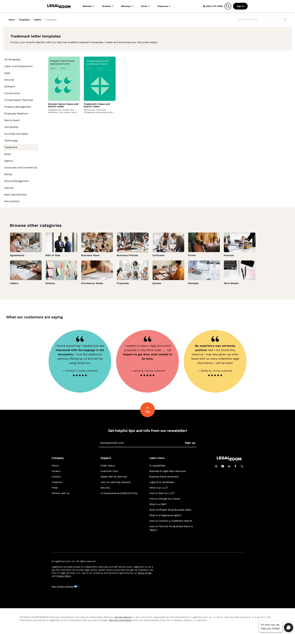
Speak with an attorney (113, 476)
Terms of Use (144, 573)
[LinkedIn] (229, 466)
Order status (107, 465)
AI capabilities (157, 465)
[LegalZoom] (229, 459)
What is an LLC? (158, 487)
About (55, 465)
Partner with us (60, 493)
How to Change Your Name (164, 498)
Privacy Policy (63, 576)
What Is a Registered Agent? (165, 515)
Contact (56, 476)
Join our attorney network (115, 482)
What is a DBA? (158, 504)
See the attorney (123, 617)
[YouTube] (222, 466)
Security (105, 487)
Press (55, 487)
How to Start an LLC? (161, 493)
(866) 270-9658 (214, 6)
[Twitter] (242, 466)
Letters (38, 19)
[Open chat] (288, 627)
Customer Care (109, 471)
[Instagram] (216, 466)
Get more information (120, 620)
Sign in (240, 6)
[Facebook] (235, 466)
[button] (285, 19)
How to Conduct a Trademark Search (170, 520)
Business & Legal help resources (167, 471)
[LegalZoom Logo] (58, 6)
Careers (56, 471)
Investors (57, 482)
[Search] (227, 6)
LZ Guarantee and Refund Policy (119, 493)
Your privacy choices (62, 586)
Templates (24, 19)
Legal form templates (161, 482)
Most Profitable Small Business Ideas (170, 509)
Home (12, 19)
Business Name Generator (164, 476)
